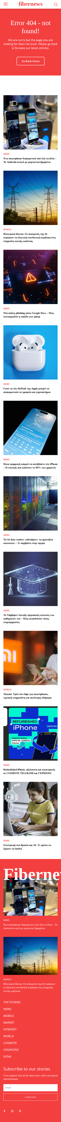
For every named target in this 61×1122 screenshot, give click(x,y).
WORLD (7, 229)
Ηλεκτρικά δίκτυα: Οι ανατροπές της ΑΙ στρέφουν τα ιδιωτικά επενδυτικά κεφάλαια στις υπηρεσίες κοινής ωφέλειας (29, 237)
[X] (20, 1111)
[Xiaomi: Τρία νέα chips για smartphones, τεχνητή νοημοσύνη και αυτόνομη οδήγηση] (30, 658)
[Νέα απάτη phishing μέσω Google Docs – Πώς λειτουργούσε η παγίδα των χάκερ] (30, 277)
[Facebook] (4, 1111)
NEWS (6, 154)
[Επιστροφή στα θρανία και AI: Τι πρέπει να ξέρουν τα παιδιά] (30, 809)
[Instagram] (12, 1111)
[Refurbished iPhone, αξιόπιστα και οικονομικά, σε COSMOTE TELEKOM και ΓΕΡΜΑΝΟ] (30, 733)
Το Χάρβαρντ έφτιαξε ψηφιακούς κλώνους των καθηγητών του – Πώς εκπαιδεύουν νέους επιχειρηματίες (28, 619)
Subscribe (30, 1097)
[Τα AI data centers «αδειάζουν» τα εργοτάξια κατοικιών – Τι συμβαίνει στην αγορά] (30, 503)
